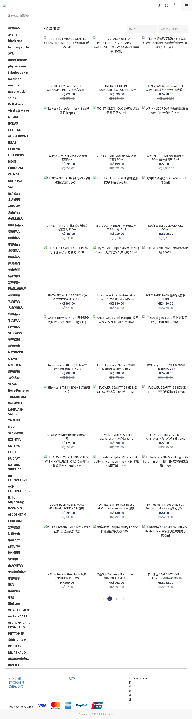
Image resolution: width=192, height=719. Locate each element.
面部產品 (14, 257)
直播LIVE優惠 (17, 639)
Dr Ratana (15, 104)
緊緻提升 (14, 282)
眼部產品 (14, 244)
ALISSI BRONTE (19, 136)
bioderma (15, 40)
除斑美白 (14, 533)
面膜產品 (14, 237)
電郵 (72, 678)
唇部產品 (14, 314)
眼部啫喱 (14, 590)
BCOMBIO (15, 508)
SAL (11, 187)
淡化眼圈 (14, 552)
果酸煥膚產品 (17, 571)
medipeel (15, 78)
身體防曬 (14, 295)
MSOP (12, 426)
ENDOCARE (16, 167)
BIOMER (14, 665)
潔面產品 (14, 212)
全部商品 (13, 15)
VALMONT (15, 403)
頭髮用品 (14, 326)
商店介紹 (15, 678)
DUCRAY (14, 458)
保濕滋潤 (25, 15)
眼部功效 (14, 603)
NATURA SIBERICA (15, 466)
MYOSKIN (14, 365)
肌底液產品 (15, 225)
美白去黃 (14, 269)
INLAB (12, 142)
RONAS (13, 123)
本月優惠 (14, 199)
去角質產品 (15, 307)
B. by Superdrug (16, 499)
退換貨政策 (16, 686)
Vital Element (18, 110)
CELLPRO (14, 129)
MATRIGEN (15, 352)
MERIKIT (14, 117)
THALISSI (15, 420)
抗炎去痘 (14, 377)
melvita (14, 85)
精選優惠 (14, 346)
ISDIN (12, 161)
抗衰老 (12, 384)
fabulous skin (18, 72)
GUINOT (14, 174)
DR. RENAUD (17, 652)
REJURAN (15, 646)
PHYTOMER (16, 633)
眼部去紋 (14, 540)
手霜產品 (14, 320)
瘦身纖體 (14, 276)
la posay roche (19, 47)
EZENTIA (14, 439)
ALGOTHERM (17, 514)
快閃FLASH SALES (15, 411)
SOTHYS (14, 445)
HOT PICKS (16, 155)
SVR (11, 53)
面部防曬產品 (17, 288)
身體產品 (14, 250)
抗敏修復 (14, 371)
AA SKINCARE (17, 616)
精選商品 (14, 28)
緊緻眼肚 (14, 559)
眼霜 (11, 584)
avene (12, 34)
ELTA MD (14, 148)
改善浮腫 (14, 546)
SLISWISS (15, 333)
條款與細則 (16, 682)
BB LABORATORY (17, 477)
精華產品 (14, 231)
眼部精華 (14, 578)
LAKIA (12, 452)
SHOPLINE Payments (102, 714)
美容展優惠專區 (18, 659)
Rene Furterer (18, 390)
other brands (17, 59)
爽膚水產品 (15, 218)
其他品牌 (14, 206)
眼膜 (11, 597)
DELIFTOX (15, 180)
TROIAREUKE (17, 396)
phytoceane (17, 66)
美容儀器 (14, 339)
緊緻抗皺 (14, 527)
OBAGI (12, 358)
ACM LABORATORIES (19, 488)
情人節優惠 (15, 433)
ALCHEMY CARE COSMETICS (19, 624)
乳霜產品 (14, 301)
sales (12, 98)
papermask (16, 91)
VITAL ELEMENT (19, 610)
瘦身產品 (14, 193)
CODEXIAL (15, 521)
